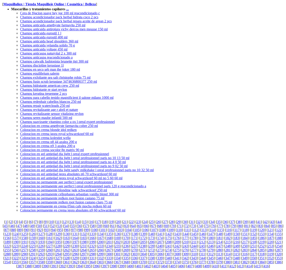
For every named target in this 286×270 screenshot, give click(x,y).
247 (219, 246)
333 (109, 258)
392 (62, 266)
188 (279, 238)
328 (66, 258)
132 (83, 234)
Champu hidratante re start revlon (43, 89)
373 (168, 262)
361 (66, 262)
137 (126, 234)
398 (113, 266)
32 (198, 222)
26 (158, 222)
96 (67, 230)
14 (78, 222)
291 (33, 254)
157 (15, 238)
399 (122, 266)
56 (79, 226)
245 (202, 246)
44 (279, 222)
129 (58, 234)
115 (220, 230)
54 (66, 226)
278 (202, 250)
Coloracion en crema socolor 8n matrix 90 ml (52, 150)
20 (118, 222)
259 (41, 250)
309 (185, 254)
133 (92, 234)
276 (185, 250)
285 (262, 250)
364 (92, 262)
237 (134, 246)
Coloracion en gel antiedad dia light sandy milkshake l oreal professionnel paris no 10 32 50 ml (87, 170)
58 (93, 226)
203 (126, 242)
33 (205, 222)
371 (151, 262)
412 (232, 266)
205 (143, 242)
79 (233, 226)
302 (126, 254)
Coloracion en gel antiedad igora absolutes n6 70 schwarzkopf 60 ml (68, 174)
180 (211, 238)
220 (270, 242)
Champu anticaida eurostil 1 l (40, 33)
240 (160, 246)
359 (49, 262)
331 (92, 258)
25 (152, 222)
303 (134, 254)
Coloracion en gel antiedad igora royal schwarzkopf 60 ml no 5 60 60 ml (71, 178)
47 (19, 226)
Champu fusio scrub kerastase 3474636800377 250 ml (58, 81)
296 (75, 254)
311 (202, 254)
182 (228, 238)
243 (185, 246)
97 (73, 230)
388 (28, 266)
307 (168, 254)
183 (236, 238)
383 (253, 262)
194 (50, 242)
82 (253, 226)
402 (147, 266)
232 (92, 246)
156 (7, 238)
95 (60, 230)
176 (177, 238)
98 (80, 230)
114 (212, 230)
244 (194, 246)
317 (253, 254)
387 (20, 266)
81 (247, 226)
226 (41, 246)
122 (279, 230)
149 (228, 234)
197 (75, 242)
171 (134, 238)
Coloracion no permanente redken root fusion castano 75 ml (62, 198)
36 (225, 222)
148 (219, 234)
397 (105, 266)
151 (245, 234)
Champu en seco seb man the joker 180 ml (50, 69)
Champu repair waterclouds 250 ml (45, 106)
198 (83, 242)
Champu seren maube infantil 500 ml (46, 118)
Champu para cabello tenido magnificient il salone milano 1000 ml (67, 97)
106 (145, 230)
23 (138, 222)
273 (160, 250)
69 (166, 226)
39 (245, 222)
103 (120, 230)
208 (168, 242)
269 (126, 250)
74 (200, 226)
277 (194, 250)
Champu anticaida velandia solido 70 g (47, 45)
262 (66, 250)
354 (7, 262)
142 (168, 234)
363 (83, 262)
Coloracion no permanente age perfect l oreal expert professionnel (66, 182)
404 (164, 266)
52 (52, 226)
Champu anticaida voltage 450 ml (43, 49)
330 (83, 258)
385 (270, 262)
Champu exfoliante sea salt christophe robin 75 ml (55, 77)
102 (111, 230)
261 (58, 250)
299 (100, 254)
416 (266, 266)
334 (117, 258)
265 (92, 250)
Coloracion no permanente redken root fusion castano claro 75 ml (66, 202)
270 (134, 250)
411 (223, 266)
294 (58, 254)
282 (236, 250)
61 (113, 226)
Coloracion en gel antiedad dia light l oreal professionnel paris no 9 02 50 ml (74, 166)
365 (100, 262)
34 (212, 222)
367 (117, 262)
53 (59, 226)
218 (253, 242)
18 (105, 222)
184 (245, 238)
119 (253, 230)
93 (46, 230)
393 (71, 266)
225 (32, 246)
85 (273, 226)
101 (103, 230)
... (67, 9)
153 (262, 234)
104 (128, 230)
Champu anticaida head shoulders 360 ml (49, 41)
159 (32, 238)
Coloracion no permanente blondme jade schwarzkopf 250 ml (63, 190)
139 (143, 234)
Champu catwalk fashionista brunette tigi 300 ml (54, 61)
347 (228, 258)
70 (173, 226)
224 (24, 246)
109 (171, 230)
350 (253, 258)
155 (279, 234)
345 (211, 258)
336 (134, 258)
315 (236, 254)
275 (177, 250)
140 (151, 234)
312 (211, 254)
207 (160, 242)
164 (75, 238)
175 (168, 238)
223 (15, 246)
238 (143, 246)
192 (33, 242)
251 (253, 246)
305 (151, 254)
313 (219, 254)
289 (16, 254)
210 (185, 242)
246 (211, 246)
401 (139, 266)
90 (26, 230)
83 (260, 226)
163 (66, 238)
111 (187, 230)
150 (236, 234)
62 (119, 226)
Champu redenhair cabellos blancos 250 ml (50, 101)
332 (100, 258)
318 (262, 254)
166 (92, 238)
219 (262, 242)
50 (39, 226)
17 (98, 222)
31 (192, 222)
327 (58, 258)
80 (240, 226)
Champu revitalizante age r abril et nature (49, 110)
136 (117, 234)
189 (7, 242)
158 (24, 238)
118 (245, 230)
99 (87, 230)
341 (177, 258)
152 (253, 234)
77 (220, 226)
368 (126, 262)
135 (109, 234)
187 (270, 238)
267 (109, 250)
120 (262, 230)
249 (236, 246)
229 (66, 246)
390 (45, 266)
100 (94, 230)
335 (126, 258)
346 (219, 258)
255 (7, 250)
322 (15, 258)
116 (228, 230)
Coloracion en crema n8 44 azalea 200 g (48, 142)
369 (134, 262)
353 (279, 258)
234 (109, 246)
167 (100, 238)
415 (257, 266)
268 (117, 250)
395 (88, 266)
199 (92, 242)
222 (7, 246)
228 (58, 246)
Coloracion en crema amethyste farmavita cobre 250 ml (59, 126)
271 (143, 250)
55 (72, 226)
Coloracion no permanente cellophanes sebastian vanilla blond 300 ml (69, 194)
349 (245, 258)
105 (137, 230)
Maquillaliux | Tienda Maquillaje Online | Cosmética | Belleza (49, 4)
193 (41, 242)
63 (126, 226)
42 (265, 222)
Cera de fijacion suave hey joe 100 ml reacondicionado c (60, 13)
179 (202, 238)
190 (16, 242)
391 (54, 266)
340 (168, 258)
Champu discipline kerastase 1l (42, 65)
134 (100, 234)
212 (202, 242)
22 (131, 222)
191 (24, 242)
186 (262, 238)
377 (202, 262)
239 (151, 246)
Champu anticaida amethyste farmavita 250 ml (52, 25)
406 (181, 266)
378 (211, 262)
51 (46, 226)
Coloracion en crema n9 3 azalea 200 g (47, 146)
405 (173, 266)
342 (185, 258)
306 (160, 254)
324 (32, 258)
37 (232, 222)
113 (203, 230)
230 (75, 246)
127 (41, 234)
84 (267, 226)
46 (12, 226)
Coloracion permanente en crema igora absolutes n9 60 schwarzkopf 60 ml (72, 210)
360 (58, 262)
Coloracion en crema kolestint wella (45, 138)
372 (160, 262)
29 (178, 222)
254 (279, 246)
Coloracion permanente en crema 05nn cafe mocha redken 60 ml (65, 206)
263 (75, 250)
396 (96, 266)
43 (272, 222)
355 (15, 262)
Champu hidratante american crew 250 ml (49, 85)
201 (109, 242)
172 (143, 238)
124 (15, 234)
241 (168, 246)
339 (160, 258)
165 (83, 238)
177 (185, 238)
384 (262, 262)
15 (84, 222)
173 (151, 238)
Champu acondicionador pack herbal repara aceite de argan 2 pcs (66, 21)
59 (99, 226)
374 (177, 262)
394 (79, 266)
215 (228, 242)
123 (7, 234)
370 (143, 262)
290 (24, 254)
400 (130, 266)
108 (162, 230)
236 (126, 246)
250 (245, 246)
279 (211, 250)
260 (49, 250)
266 (100, 250)
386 (279, 262)
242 (177, 246)
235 (117, 246)
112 (195, 230)
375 (185, 262)
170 (126, 238)
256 (15, 250)
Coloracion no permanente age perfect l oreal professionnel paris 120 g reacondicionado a (83, 186)
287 (279, 250)
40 (252, 222)
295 (66, 254)
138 (134, 234)
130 (66, 234)
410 (215, 266)
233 (100, 246)
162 (58, 238)
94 (53, 230)
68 (160, 226)
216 (236, 242)
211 (194, 242)
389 (37, 266)
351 (262, 258)
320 (279, 254)
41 (259, 222)
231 (83, 246)
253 (270, 246)
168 (109, 238)
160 (41, 238)
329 (75, 258)
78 (227, 226)
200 (100, 242)
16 (91, 222)
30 (185, 222)
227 (49, 246)
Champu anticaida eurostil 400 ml (43, 37)
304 (143, 254)
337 (143, 258)
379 (219, 262)
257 (24, 250)
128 (49, 234)
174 (160, 238)
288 (7, 254)
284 (253, 250)
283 (245, 250)
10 (51, 222)
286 (270, 250)
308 (177, 254)
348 (236, 258)
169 (117, 238)
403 (156, 266)
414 (249, 266)
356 (24, 262)
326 (49, 258)
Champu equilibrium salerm (39, 73)
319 (270, 254)
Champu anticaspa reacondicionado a (46, 57)
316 (245, 254)
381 (236, 262)
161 (49, 238)
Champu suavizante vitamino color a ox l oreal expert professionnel (67, 122)
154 (270, 234)
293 (50, 254)
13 (71, 222)
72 (186, 226)
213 (211, 242)
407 (190, 266)
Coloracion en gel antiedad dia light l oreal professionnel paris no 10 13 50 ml (74, 158)
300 (109, 254)
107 (154, 230)
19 (111, 222)
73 (193, 226)
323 (24, 258)
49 (32, 226)
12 (64, 222)
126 (32, 234)
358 (41, 262)
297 (83, 254)
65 (139, 226)
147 (211, 234)
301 (117, 254)
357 (32, 262)
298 (92, 254)
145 (194, 234)
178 (194, 238)
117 (237, 230)
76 (213, 226)
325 (41, 258)
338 (151, 258)
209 (177, 242)
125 (24, 234)
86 (280, 226)
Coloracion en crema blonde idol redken (48, 130)
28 (172, 222)
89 (20, 230)
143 (177, 234)
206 (151, 242)
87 (6, 230)
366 (109, 262)
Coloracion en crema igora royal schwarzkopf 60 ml (56, 134)
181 (219, 238)
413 (240, 266)
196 (66, 242)
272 (151, 250)
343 (194, 258)
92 (40, 230)
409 (207, 266)
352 (270, 258)
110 (179, 230)
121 (270, 230)
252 (262, 246)
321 (7, 258)
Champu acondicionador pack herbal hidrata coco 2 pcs (59, 17)
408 (198, 266)
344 (202, 258)
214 (219, 242)
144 (185, 234)
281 (228, 250)
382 (245, 262)
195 (58, 242)
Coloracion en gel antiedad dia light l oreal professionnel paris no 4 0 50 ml (73, 162)
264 (83, 250)
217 (245, 242)
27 (165, 222)
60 (106, 226)
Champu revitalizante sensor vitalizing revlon (52, 114)
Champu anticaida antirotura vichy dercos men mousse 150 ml (64, 29)
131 (75, 234)
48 (25, 226)
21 (125, 222)
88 (13, 230)
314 (228, 254)
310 (194, 254)
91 (33, 230)
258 (32, 250)
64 (133, 226)
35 (219, 222)
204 (134, 242)
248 (228, 246)
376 (194, 262)
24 (145, 222)
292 (41, 254)
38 (239, 222)
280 (219, 250)
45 (5, 226)
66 (146, 226)
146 (202, 234)
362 (75, 262)
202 (117, 242)
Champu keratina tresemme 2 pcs (43, 93)
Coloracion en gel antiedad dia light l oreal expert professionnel (64, 154)
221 (279, 242)
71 (180, 226)
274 (168, 250)
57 (86, 226)
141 (160, 234)
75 (206, 226)
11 (58, 222)
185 (253, 238)
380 (228, 262)
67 (153, 226)
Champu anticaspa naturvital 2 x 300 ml (48, 53)
